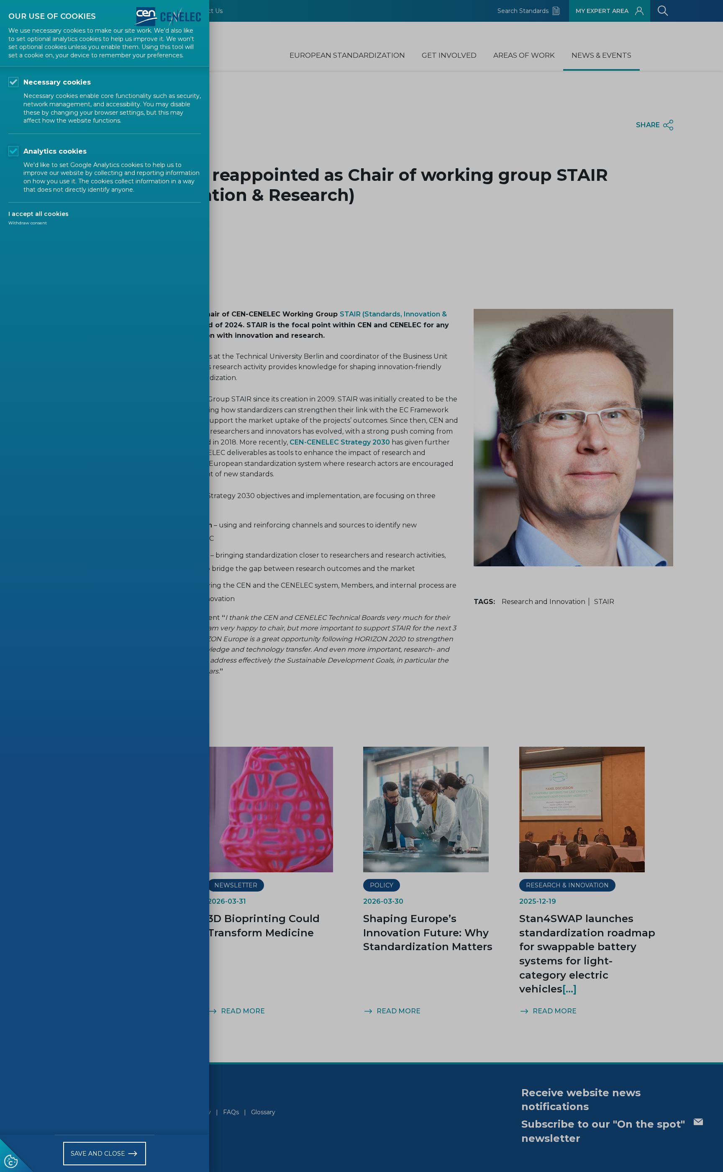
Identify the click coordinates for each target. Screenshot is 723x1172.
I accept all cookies (38, 214)
